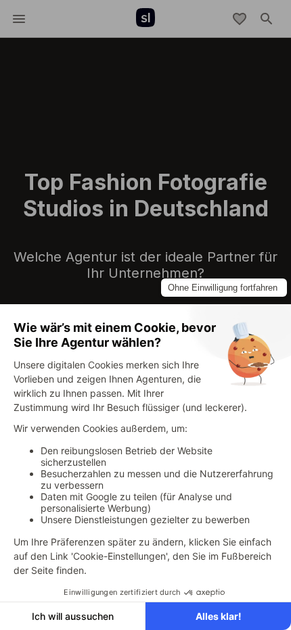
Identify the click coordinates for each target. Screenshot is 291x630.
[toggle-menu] (19, 19)
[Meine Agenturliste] (239, 19)
